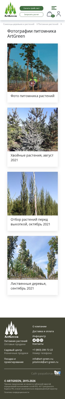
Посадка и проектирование (14, 360)
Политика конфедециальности (16, 392)
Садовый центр (13, 349)
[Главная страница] (10, 9)
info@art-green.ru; (43, 358)
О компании (39, 326)
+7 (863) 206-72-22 (42, 349)
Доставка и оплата (43, 331)
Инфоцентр (39, 336)
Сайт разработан (42, 373)
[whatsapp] (38, 339)
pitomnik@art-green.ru (45, 362)
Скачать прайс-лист (32, 8)
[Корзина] (49, 13)
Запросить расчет (31, 14)
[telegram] (34, 339)
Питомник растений (15, 341)
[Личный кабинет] (58, 13)
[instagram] (41, 339)
